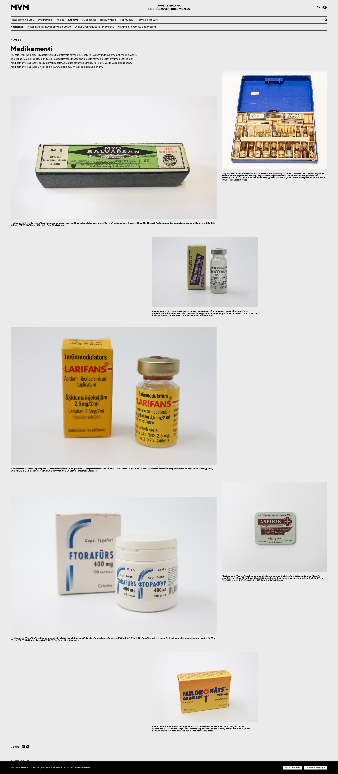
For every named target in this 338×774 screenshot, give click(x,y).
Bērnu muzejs (108, 20)
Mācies (60, 20)
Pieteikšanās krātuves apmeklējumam (49, 27)
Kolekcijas (17, 27)
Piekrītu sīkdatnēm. (292, 767)
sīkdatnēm (86, 767)
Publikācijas (89, 20)
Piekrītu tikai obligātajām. (315, 767)
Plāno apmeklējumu (22, 20)
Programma (45, 20)
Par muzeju (126, 20)
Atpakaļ (17, 39)
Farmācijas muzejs (148, 20)
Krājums (73, 20)
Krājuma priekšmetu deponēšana (137, 27)
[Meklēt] (326, 20)
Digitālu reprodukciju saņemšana (94, 27)
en (318, 7)
